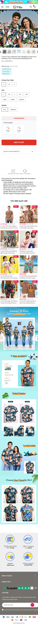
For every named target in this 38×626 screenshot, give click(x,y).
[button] (4, 31)
